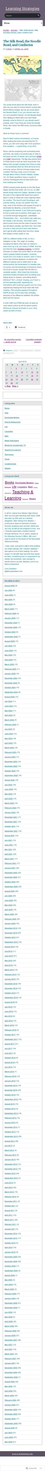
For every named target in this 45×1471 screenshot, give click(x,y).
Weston (8, 468)
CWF (9, 159)
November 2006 (11, 1372)
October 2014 (10, 1108)
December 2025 (11, 622)
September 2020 (11, 886)
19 (32, 375)
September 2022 (11, 775)
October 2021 (10, 826)
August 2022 (10, 780)
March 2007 (9, 1354)
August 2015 (10, 1104)
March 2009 (9, 1289)
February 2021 (10, 863)
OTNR (39, 156)
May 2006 (8, 1386)
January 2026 (10, 618)
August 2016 (10, 1062)
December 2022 (11, 761)
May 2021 (8, 849)
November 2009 (11, 1261)
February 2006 (10, 1400)
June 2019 (9, 956)
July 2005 (8, 1432)
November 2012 (11, 1168)
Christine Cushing (25, 249)
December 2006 (11, 1367)
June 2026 (9, 595)
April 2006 (9, 1391)
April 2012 (9, 1187)
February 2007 (10, 1358)
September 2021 (11, 831)
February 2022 (10, 807)
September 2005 (11, 1423)
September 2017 (11, 1039)
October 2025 (10, 632)
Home (6, 30)
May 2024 (8, 710)
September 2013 (11, 1136)
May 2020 (8, 905)
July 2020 (8, 895)
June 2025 (9, 650)
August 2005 (10, 1428)
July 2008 (8, 1312)
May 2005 (8, 1441)
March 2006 (9, 1395)
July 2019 (8, 951)
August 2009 (10, 1275)
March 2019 (9, 969)
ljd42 (9, 49)
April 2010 (9, 1247)
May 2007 (8, 1344)
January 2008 (10, 1335)
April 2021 (9, 854)
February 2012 (10, 1196)
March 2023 (9, 747)
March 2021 (9, 858)
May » (15, 386)
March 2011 (9, 1219)
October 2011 (10, 1205)
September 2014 (11, 1113)
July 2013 (8, 1145)
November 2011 (11, 1201)
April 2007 (9, 1349)
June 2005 (9, 1437)
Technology (9, 454)
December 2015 (11, 1085)
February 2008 (10, 1330)
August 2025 (10, 641)
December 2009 (11, 1256)
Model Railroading (12, 440)
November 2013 (11, 1127)
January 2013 (10, 1159)
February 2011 (10, 1224)
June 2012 (9, 1182)
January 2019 (10, 979)
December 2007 (11, 1340)
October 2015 (10, 1094)
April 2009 (9, 1284)
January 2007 (10, 1363)
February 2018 (10, 1030)
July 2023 (8, 729)
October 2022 (10, 770)
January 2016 (10, 1081)
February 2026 (10, 613)
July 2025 (8, 645)
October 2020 (10, 882)
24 (22, 379)
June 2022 (9, 789)
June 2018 (9, 1011)
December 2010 (11, 1233)
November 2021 (11, 821)
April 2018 (9, 1020)
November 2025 (11, 627)
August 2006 (10, 1381)
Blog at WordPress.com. (22, 1454)
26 (32, 379)
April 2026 (9, 604)
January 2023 (10, 757)
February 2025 (10, 669)
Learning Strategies (22, 8)
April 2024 (9, 715)
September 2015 (11, 1099)
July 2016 (8, 1067)
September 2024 (11, 692)
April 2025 (9, 659)
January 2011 (10, 1229)
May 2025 (8, 655)
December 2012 (11, 1164)
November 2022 (11, 766)
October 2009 (10, 1266)
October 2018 (10, 993)
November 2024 (11, 683)
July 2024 (8, 701)
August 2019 (10, 946)
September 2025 (11, 636)
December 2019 (11, 928)
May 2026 (8, 599)
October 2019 (10, 937)
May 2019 (8, 960)
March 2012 (9, 1192)
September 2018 (11, 997)
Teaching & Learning (13, 450)
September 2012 (11, 1178)
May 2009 (8, 1279)
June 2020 (9, 900)
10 (22, 372)
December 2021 (11, 817)
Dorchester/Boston (12, 417)
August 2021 (10, 835)
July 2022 (8, 784)
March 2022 (9, 803)
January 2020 (10, 923)
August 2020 (10, 891)
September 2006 (11, 1377)
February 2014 (10, 1118)
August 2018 (10, 1002)
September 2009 (11, 1270)
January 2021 (10, 868)
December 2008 (11, 1303)
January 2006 (10, 1405)
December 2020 (11, 872)
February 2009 (10, 1293)
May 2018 (8, 1016)
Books (14, 30)
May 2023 (8, 738)
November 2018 (11, 988)
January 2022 (10, 812)
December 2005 (11, 1409)
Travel (7, 459)
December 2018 (11, 983)
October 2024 (10, 687)
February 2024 (10, 724)
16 (17, 375)
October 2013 (10, 1131)
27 (37, 379)
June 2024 (9, 706)
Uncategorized (10, 463)
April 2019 (9, 965)
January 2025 (10, 673)
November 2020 (11, 877)
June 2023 (9, 733)
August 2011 (10, 1210)
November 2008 (11, 1307)
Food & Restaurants (26, 350)
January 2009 (10, 1298)
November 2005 (11, 1414)
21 (7, 379)
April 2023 (9, 743)
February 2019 (10, 974)
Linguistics (9, 431)
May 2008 (8, 1317)
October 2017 (10, 1034)
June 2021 (9, 845)
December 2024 (11, 678)
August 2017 (10, 1043)
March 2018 (9, 1025)
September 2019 (11, 942)
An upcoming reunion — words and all (12, 340)
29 (12, 383)
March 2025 (9, 664)
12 (32, 372)
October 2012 (10, 1173)
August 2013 (10, 1141)
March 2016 (9, 1071)
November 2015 (11, 1090)
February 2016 (10, 1076)
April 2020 (9, 909)
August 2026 (10, 585)
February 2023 (10, 752)
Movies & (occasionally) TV (15, 445)
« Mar (8, 386)
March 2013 (9, 1150)
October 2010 (10, 1243)
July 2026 (8, 590)
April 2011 (9, 1215)
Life (6, 426)
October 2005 (10, 1418)
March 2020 (9, 914)
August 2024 (10, 696)
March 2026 (9, 609)
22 (12, 379)
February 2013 (10, 1155)
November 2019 (11, 932)
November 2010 (11, 1238)
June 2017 (9, 1053)
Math (6, 436)
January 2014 (10, 1122)
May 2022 (8, 794)
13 (37, 372)
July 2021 (8, 840)
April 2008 (9, 1321)
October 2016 (10, 1057)
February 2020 (10, 919)
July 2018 (8, 1007)
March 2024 (9, 720)
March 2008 (9, 1326)
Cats (6, 412)
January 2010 (10, 1252)
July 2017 (8, 1048)
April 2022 (9, 798)
